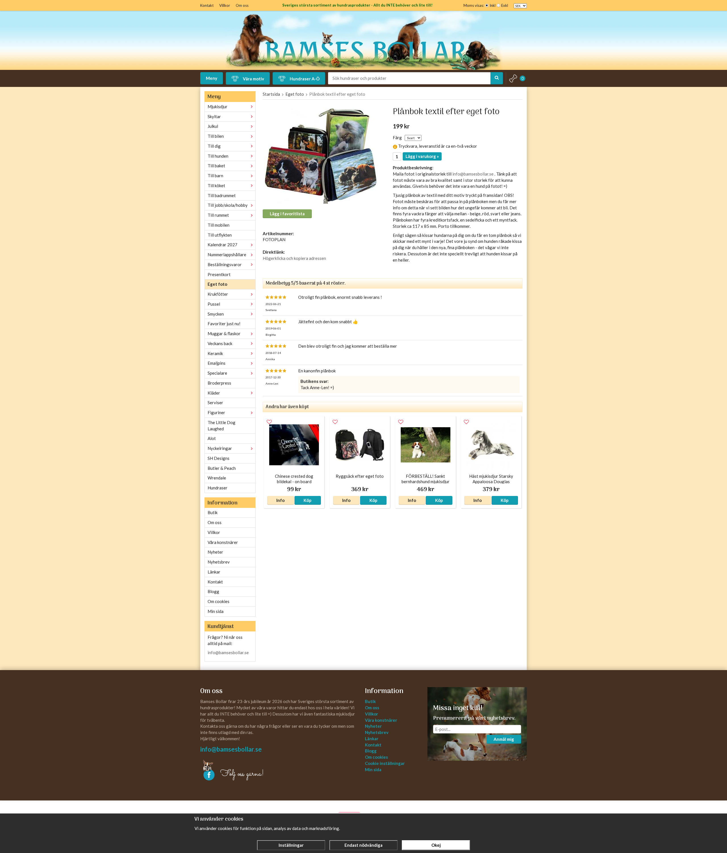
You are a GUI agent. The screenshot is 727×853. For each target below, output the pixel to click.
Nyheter (215, 551)
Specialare (217, 373)
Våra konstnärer (223, 542)
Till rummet (218, 215)
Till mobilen (218, 225)
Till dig (214, 146)
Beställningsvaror (225, 264)
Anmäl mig (504, 739)
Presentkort (219, 274)
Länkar (214, 571)
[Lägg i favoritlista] (269, 422)
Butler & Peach (222, 468)
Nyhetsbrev (219, 561)
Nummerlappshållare (227, 254)
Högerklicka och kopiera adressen (294, 258)
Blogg (213, 591)
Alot (212, 438)
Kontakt (207, 5)
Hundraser (217, 487)
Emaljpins (216, 363)
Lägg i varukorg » (422, 156)
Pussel (214, 303)
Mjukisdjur (217, 106)
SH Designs (218, 458)
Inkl (493, 5)
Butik (213, 512)
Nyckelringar (220, 448)
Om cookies (218, 601)
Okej (436, 845)
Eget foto (217, 284)
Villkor (224, 5)
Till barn (215, 175)
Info (280, 500)
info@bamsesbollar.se (228, 652)
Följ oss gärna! (242, 774)
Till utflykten (220, 234)
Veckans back (220, 343)
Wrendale (217, 477)
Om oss (242, 5)
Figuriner (216, 412)
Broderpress (219, 382)
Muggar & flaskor (224, 333)
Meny (211, 78)
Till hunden (218, 155)
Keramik (215, 353)
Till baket (216, 165)
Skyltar (214, 116)
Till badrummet (222, 195)
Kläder (214, 392)
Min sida (215, 611)
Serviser (215, 402)
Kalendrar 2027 (222, 244)
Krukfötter (218, 294)
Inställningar (291, 845)
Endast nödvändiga (363, 845)
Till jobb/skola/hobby (228, 205)
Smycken (216, 313)
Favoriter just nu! (224, 323)
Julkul (213, 126)
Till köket (216, 185)
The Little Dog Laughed (221, 425)
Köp (308, 500)
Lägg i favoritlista (287, 213)
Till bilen (216, 136)
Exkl (504, 5)
